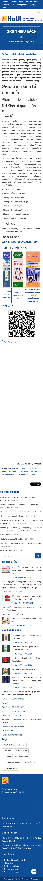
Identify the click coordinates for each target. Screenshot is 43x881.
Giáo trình (33, 469)
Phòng (14, 1)
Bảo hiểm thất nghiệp (11, 762)
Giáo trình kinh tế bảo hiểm (7, 295)
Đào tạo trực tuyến (11, 869)
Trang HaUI (6, 1)
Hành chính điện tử (11, 866)
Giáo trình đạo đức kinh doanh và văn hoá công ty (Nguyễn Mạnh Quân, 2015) (32, 295)
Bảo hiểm (17, 472)
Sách (27, 469)
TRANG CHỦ (14, 42)
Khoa (21, 1)
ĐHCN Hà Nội (13, 469)
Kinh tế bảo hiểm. (29, 475)
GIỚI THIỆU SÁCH (27, 42)
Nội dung (9, 341)
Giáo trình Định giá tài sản (18, 295)
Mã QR (7, 306)
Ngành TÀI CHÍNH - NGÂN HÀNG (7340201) (19, 242)
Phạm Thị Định (7, 472)
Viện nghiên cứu (22, 5)
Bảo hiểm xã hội (27, 472)
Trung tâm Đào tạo (31, 1)
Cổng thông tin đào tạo (13, 872)
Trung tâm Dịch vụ (8, 5)
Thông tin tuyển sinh (12, 863)
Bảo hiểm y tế (16, 475)
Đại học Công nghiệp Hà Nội (15, 860)
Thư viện (22, 469)
